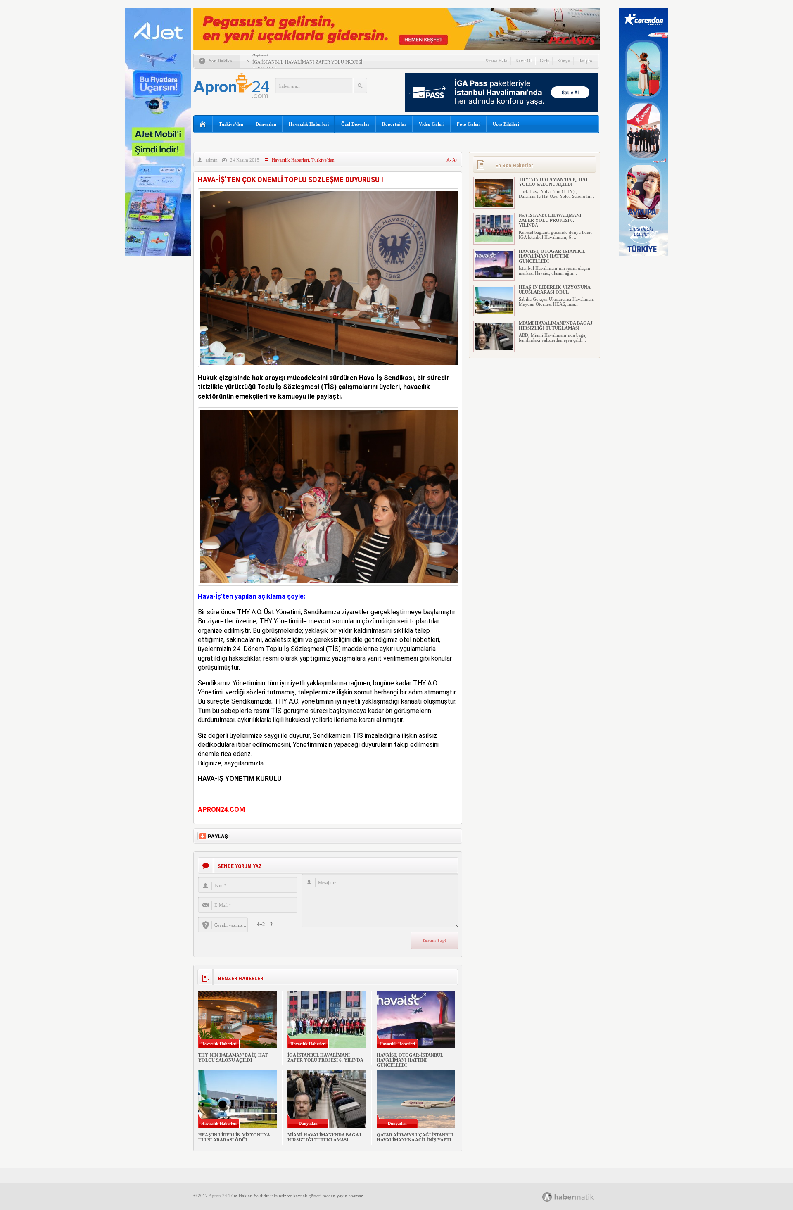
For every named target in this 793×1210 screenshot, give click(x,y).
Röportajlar (394, 123)
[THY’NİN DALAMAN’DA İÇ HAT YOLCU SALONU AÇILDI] (494, 205)
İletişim (585, 60)
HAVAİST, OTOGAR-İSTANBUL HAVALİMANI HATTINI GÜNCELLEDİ (410, 1060)
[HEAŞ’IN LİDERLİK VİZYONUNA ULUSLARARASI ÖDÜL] (494, 313)
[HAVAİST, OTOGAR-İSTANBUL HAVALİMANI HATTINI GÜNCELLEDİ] (494, 277)
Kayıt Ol (523, 60)
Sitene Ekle (496, 60)
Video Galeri (431, 123)
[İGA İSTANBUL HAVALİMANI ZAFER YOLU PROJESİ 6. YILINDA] (494, 241)
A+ (455, 159)
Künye (563, 60)
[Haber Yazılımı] (577, 1196)
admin (212, 159)
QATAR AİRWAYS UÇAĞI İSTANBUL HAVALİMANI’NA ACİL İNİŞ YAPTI (415, 1137)
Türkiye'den (323, 159)
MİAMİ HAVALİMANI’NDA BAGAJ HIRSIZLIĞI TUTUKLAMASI (324, 1137)
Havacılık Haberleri (309, 123)
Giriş (544, 60)
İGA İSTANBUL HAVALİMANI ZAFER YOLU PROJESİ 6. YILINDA (325, 1058)
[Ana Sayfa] (203, 124)
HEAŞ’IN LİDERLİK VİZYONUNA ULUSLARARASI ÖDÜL (234, 1137)
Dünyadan (266, 123)
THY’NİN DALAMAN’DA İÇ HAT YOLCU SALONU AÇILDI (233, 1058)
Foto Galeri (468, 123)
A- (449, 159)
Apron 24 (218, 1195)
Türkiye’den (231, 123)
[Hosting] (547, 1197)
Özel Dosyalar (355, 123)
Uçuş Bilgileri (506, 123)
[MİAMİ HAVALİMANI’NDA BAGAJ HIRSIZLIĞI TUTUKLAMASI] (494, 349)
